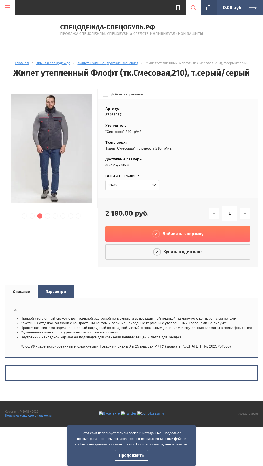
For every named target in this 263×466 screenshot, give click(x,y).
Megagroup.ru (248, 413)
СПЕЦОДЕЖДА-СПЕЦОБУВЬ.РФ (107, 27)
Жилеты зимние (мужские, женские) (108, 63)
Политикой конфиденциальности (161, 444)
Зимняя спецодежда (53, 63)
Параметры (56, 292)
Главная (22, 63)
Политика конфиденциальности (28, 415)
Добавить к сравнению (127, 94)
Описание (21, 292)
